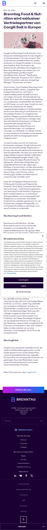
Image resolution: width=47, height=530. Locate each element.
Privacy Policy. (11, 273)
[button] (43, 526)
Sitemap (23, 511)
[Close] (42, 235)
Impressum (23, 506)
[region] (23, 265)
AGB (23, 500)
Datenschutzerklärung (23, 489)
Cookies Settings (24, 292)
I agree (23, 286)
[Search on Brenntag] (35, 3)
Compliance (24, 495)
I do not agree (24, 280)
